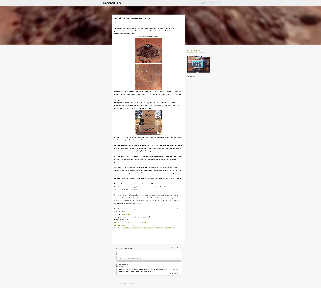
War (174, 227)
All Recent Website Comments (195, 52)
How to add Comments (193, 50)
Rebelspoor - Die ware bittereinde (124, 225)
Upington (168, 227)
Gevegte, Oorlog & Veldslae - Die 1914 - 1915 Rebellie (130, 222)
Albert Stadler (137, 227)
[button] (115, 22)
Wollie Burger (126, 214)
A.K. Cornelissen (126, 227)
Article (145, 227)
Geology (151, 227)
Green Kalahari (160, 227)
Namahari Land (112, 2)
